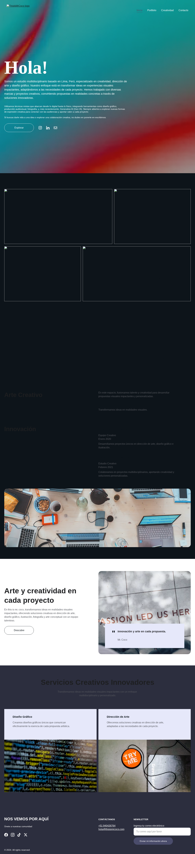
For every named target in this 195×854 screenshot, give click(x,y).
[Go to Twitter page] (25, 835)
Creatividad (167, 10)
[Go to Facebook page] (6, 835)
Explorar (19, 127)
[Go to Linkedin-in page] (49, 127)
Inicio (139, 10)
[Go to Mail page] (55, 127)
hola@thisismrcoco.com (111, 829)
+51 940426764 (106, 825)
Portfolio (151, 10)
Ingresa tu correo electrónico (149, 825)
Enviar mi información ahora (153, 841)
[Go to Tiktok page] (19, 835)
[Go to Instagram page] (42, 127)
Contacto (183, 10)
